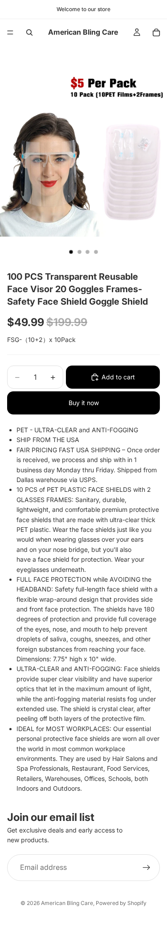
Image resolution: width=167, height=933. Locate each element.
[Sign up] (146, 867)
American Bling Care (67, 903)
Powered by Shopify (121, 903)
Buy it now (84, 402)
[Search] (29, 32)
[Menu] (10, 32)
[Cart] (156, 32)
